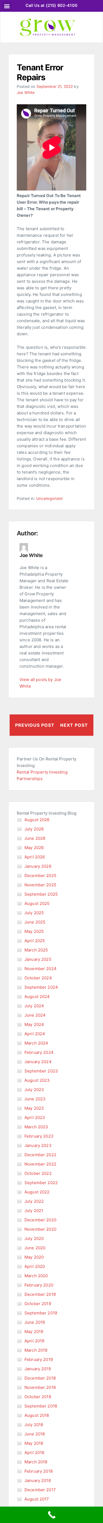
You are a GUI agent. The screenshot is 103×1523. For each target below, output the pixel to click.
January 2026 (37, 866)
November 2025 (40, 884)
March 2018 (36, 1461)
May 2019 (33, 1331)
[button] (6, 5)
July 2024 (34, 1005)
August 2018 (36, 1415)
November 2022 (40, 1164)
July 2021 (33, 1210)
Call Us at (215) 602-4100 (51, 5)
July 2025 (34, 912)
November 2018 (40, 1387)
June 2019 (34, 1322)
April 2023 (34, 1117)
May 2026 (34, 847)
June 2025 (34, 922)
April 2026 (34, 856)
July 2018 (33, 1424)
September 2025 (41, 894)
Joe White (26, 92)
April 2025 (34, 940)
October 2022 (38, 1173)
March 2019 (36, 1350)
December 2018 (40, 1378)
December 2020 (40, 1219)
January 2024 (38, 1061)
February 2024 (39, 1052)
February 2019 (38, 1359)
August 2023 (37, 1080)
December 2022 (40, 1154)
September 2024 (41, 987)
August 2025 (37, 903)
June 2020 (34, 1247)
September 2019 (40, 1313)
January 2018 (37, 1480)
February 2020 (38, 1285)
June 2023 (35, 1098)
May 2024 (34, 1024)
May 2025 (34, 931)
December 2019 (40, 1294)
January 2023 (38, 1145)
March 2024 (36, 1043)
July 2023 (34, 1089)
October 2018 (37, 1396)
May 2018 (33, 1443)
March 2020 (36, 1275)
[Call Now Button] (51, 1515)
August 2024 (37, 996)
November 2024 (40, 968)
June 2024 (35, 1015)
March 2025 (36, 950)
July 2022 (34, 1201)
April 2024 (34, 1033)
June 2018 (34, 1434)
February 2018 (38, 1471)
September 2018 (40, 1406)
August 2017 (36, 1499)
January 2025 (37, 959)
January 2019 (37, 1368)
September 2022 (41, 1182)
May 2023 (34, 1108)
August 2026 (37, 819)
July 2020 (34, 1238)
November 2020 (40, 1229)
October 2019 (37, 1303)
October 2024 (38, 977)
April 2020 (34, 1266)
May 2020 (34, 1257)
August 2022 (37, 1192)
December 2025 (40, 875)
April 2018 (34, 1452)
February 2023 (39, 1136)
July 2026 (34, 829)
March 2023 (36, 1126)
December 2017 (40, 1489)
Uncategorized (49, 498)
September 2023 (41, 1071)
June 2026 (34, 838)
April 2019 (34, 1340)
